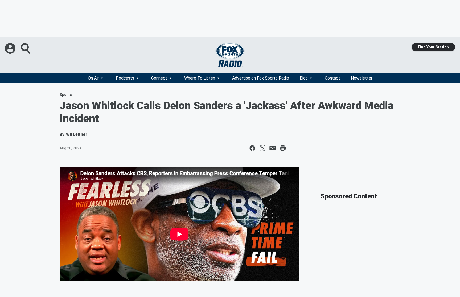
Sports (66, 95)
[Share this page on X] (262, 148)
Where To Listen (199, 78)
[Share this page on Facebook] (252, 148)
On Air (93, 78)
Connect (159, 78)
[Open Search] (26, 48)
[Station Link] (230, 54)
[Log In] (11, 48)
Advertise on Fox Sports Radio (260, 78)
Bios (304, 78)
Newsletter (361, 78)
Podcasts (125, 78)
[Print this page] (282, 148)
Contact (332, 78)
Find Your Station (433, 47)
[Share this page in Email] (272, 148)
